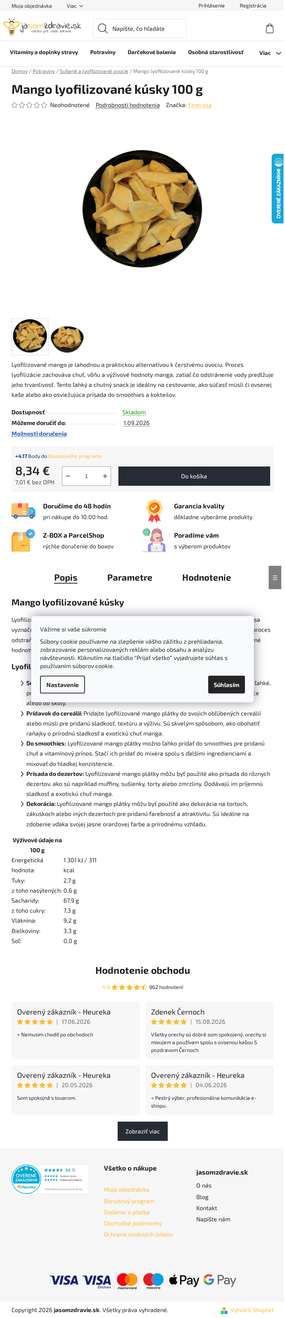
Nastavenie (62, 684)
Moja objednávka (32, 6)
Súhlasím (226, 684)
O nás (204, 1185)
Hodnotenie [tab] (206, 577)
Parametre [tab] (130, 577)
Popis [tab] (66, 577)
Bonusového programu (75, 456)
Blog (202, 1196)
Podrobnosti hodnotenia (128, 104)
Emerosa (200, 104)
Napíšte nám (213, 1218)
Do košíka (194, 475)
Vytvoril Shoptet (252, 1309)
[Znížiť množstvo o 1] (67, 476)
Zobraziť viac (142, 1131)
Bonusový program (129, 1200)
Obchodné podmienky (133, 1222)
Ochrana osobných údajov (138, 1234)
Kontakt (206, 1207)
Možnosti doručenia (39, 433)
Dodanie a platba (127, 1211)
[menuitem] (44, 52)
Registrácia (253, 5)
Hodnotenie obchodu (142, 970)
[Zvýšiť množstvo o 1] (105, 476)
